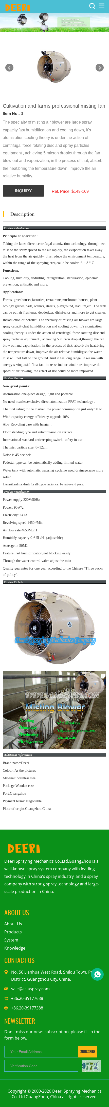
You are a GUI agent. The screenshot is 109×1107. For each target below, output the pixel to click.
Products (13, 932)
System (11, 940)
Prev (9, 68)
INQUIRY (23, 191)
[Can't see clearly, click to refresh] (91, 1066)
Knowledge (14, 948)
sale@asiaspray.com (30, 989)
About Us (13, 924)
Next (100, 68)
